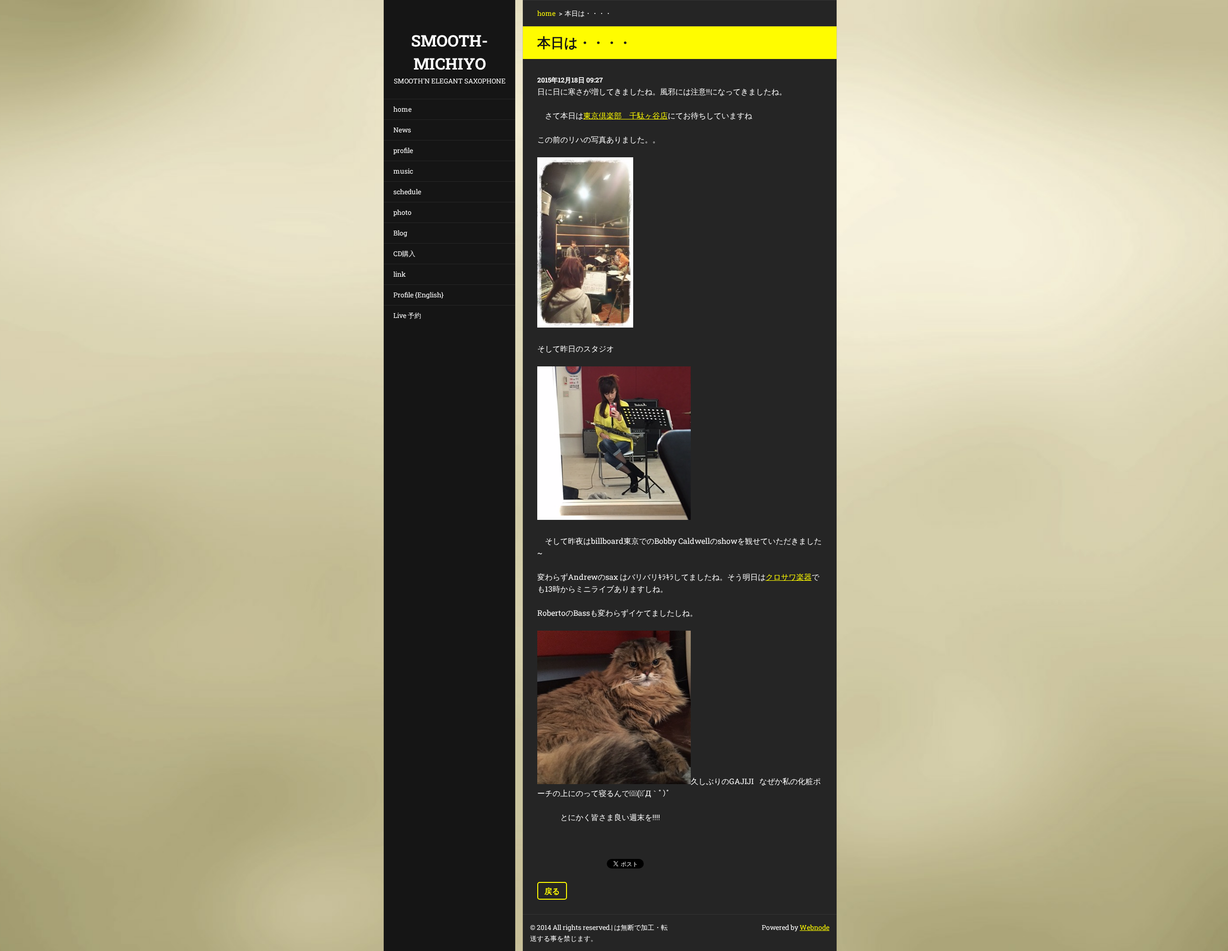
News (402, 129)
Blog (400, 232)
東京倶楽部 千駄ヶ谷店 (625, 115)
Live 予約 (407, 315)
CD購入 (404, 253)
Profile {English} (418, 294)
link (399, 274)
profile (403, 150)
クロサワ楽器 (789, 577)
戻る (552, 891)
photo (402, 212)
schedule (407, 191)
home (402, 109)
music (403, 171)
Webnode (814, 927)
